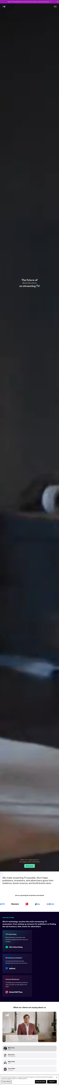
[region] (29, 1080)
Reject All (52, 1081)
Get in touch (29, 866)
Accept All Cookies (40, 1081)
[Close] (56, 1077)
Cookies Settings (6, 1081)
